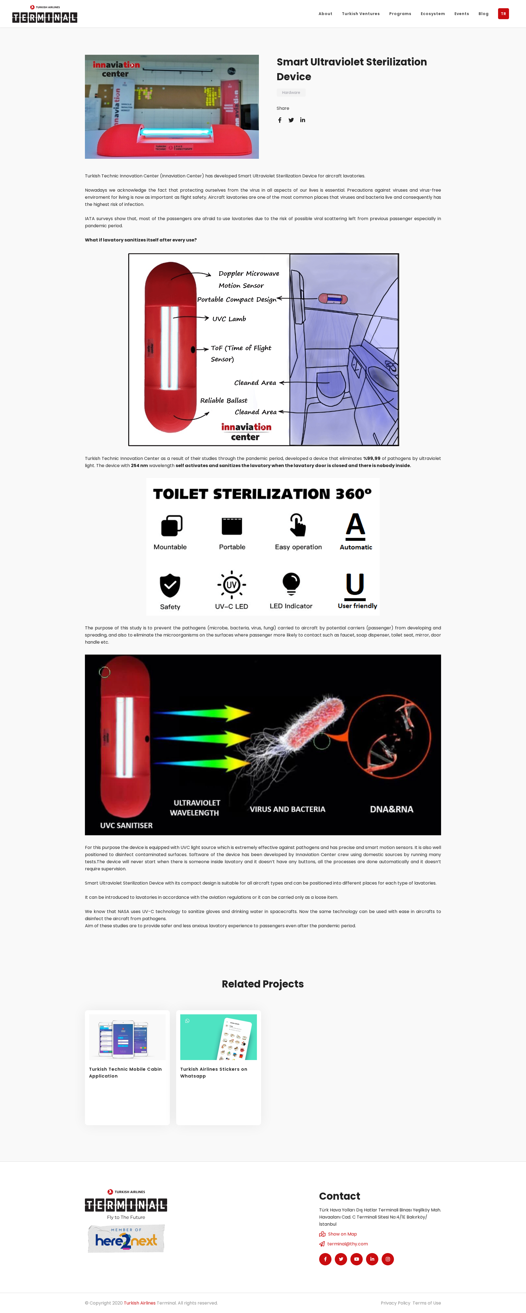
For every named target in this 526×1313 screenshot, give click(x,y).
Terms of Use (427, 1303)
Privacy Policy (395, 1303)
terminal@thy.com (347, 1244)
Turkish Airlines (140, 1303)
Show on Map (342, 1234)
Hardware (291, 92)
